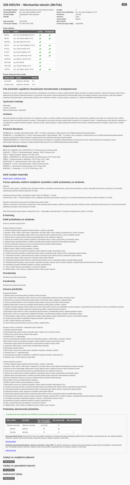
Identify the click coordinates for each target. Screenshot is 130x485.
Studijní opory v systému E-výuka (14, 178)
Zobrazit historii (10, 441)
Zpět (124, 4)
